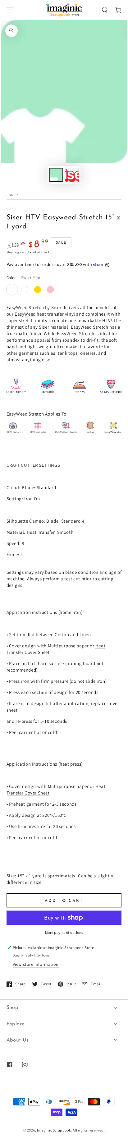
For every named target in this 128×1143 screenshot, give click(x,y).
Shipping (13, 252)
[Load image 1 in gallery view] (56, 175)
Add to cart (64, 901)
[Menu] (9, 10)
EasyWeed (25, 314)
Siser (11, 208)
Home (11, 195)
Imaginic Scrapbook (54, 1130)
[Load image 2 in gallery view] (72, 175)
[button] (105, 10)
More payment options (64, 932)
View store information (36, 964)
